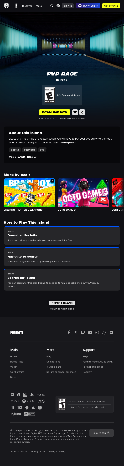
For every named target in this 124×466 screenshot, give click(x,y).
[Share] (82, 112)
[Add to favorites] (75, 112)
